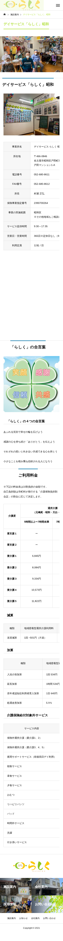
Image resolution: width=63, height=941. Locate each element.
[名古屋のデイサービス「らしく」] (22, 5)
